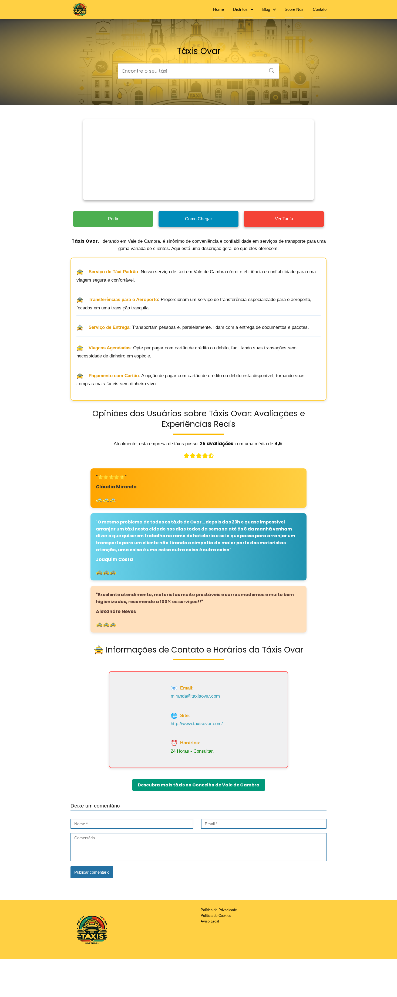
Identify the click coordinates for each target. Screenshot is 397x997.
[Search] (269, 68)
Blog (266, 9)
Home (218, 9)
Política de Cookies (216, 916)
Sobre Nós (294, 9)
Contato (320, 9)
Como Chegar (198, 219)
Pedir (113, 219)
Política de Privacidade (219, 910)
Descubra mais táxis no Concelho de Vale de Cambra (199, 785)
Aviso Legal (210, 921)
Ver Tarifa (284, 219)
